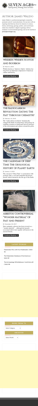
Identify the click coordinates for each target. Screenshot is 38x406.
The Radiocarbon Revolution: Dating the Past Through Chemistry (18, 112)
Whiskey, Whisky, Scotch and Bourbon (18, 61)
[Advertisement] (19, 298)
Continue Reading (11, 76)
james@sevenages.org (8, 31)
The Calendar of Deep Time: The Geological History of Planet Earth (18, 165)
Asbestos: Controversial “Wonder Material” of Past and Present (18, 217)
